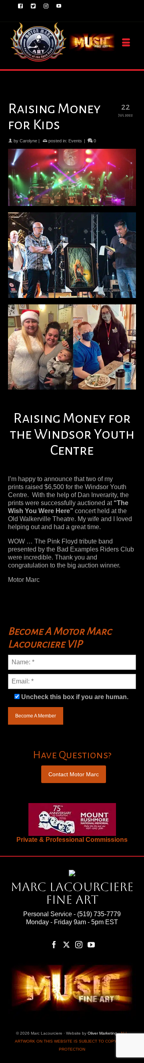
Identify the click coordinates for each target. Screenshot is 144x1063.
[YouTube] (91, 944)
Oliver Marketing (102, 1033)
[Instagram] (78, 944)
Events (75, 140)
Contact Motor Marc (73, 774)
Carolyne (28, 140)
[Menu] (126, 43)
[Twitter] (66, 944)
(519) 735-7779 (99, 914)
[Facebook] (54, 944)
